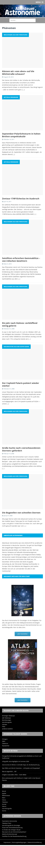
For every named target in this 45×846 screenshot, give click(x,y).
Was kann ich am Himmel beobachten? (14, 832)
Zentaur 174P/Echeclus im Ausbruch (20, 198)
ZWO (3, 741)
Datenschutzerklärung (35, 842)
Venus (4, 800)
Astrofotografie (7, 722)
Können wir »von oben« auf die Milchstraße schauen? (18, 72)
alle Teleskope (6, 718)
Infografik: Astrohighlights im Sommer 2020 (15, 761)
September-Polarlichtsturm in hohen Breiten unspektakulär (21, 135)
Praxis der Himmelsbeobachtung (12, 827)
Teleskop (5, 802)
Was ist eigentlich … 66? (9, 771)
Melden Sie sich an (8, 569)
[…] (23, 90)
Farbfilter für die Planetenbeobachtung (14, 836)
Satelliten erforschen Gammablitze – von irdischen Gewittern (21, 259)
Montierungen (6, 720)
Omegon (5, 739)
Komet (4, 804)
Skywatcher (5, 746)
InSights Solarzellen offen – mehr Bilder (14, 775)
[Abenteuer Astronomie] (22, 11)
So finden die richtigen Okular (11, 830)
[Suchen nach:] (22, 20)
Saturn (4, 806)
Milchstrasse (6, 795)
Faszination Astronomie (9, 821)
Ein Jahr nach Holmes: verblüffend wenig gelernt (19, 324)
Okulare (4, 724)
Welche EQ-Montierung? (9, 834)
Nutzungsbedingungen (19, 842)
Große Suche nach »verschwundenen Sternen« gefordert (21, 449)
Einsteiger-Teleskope (8, 716)
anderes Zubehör (7, 729)
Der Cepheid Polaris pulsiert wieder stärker (20, 384)
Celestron (5, 743)
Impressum (7, 842)
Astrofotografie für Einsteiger (11, 825)
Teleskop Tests (6, 823)
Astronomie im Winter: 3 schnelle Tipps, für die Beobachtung (20, 765)
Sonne (4, 811)
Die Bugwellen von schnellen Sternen (21, 512)
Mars (3, 798)
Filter (3, 726)
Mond (4, 791)
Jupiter (4, 793)
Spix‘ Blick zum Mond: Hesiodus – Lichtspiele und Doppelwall (21, 768)
